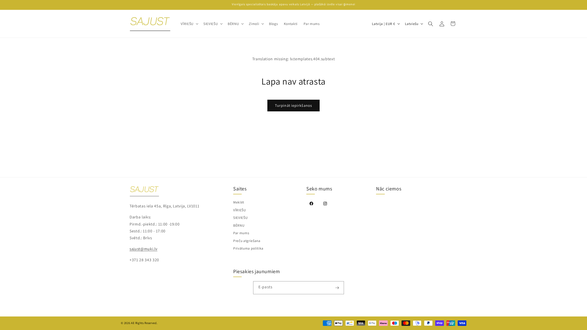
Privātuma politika (248, 248)
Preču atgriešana (246, 240)
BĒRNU (238, 225)
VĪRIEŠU (239, 210)
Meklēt (238, 202)
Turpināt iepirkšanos (293, 105)
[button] (189, 24)
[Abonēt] (337, 287)
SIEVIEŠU (240, 217)
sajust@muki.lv (143, 248)
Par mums (241, 233)
